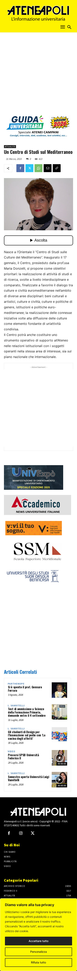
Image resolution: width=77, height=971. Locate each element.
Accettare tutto (38, 941)
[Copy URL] (57, 168)
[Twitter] (29, 168)
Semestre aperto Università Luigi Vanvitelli (28, 778)
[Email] (48, 168)
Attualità (10, 146)
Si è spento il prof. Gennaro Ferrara (25, 688)
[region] (38, 934)
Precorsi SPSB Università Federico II (23, 756)
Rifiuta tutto (38, 962)
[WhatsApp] (38, 168)
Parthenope (16, 684)
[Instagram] (21, 833)
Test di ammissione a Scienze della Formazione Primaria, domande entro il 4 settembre (27, 712)
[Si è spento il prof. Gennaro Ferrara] (59, 690)
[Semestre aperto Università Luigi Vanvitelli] (59, 779)
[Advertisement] (38, 75)
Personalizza (38, 951)
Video (11, 751)
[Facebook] (20, 168)
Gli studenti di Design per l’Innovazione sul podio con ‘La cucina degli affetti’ (26, 735)
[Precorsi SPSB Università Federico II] (59, 758)
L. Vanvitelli (16, 705)
